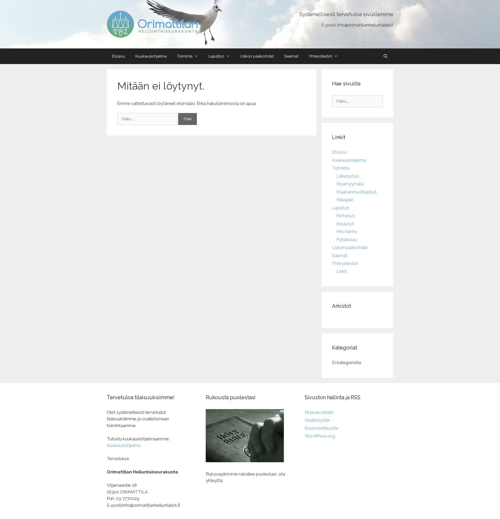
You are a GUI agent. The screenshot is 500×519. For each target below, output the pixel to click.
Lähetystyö (347, 176)
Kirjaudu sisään (319, 412)
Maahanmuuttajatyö (356, 192)
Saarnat (291, 56)
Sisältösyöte (317, 420)
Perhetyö (345, 215)
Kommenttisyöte (321, 428)
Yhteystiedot (320, 56)
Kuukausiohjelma (151, 56)
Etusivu (118, 56)
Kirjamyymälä (349, 183)
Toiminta (184, 56)
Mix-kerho (346, 231)
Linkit (341, 271)
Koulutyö (345, 223)
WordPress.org (320, 436)
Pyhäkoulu (346, 239)
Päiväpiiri (344, 199)
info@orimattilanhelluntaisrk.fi (365, 25)
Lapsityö (216, 56)
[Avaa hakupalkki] (385, 56)
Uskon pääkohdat (257, 56)
